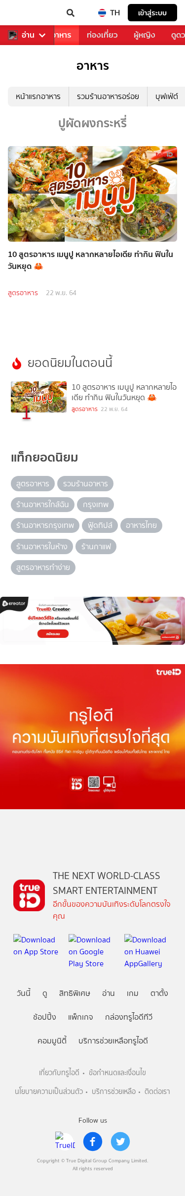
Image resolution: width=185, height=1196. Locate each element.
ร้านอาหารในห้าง (42, 546)
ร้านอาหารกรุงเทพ (45, 525)
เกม (133, 993)
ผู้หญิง (144, 35)
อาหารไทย (141, 525)
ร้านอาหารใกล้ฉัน (42, 504)
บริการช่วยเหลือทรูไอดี (113, 1040)
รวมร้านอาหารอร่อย (108, 96)
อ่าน (28, 35)
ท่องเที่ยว (102, 35)
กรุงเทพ (96, 504)
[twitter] (120, 1141)
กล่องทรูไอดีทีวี (128, 1017)
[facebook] (93, 1141)
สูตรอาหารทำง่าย (43, 567)
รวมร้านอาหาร (85, 483)
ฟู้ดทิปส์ (100, 525)
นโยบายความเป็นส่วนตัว (49, 1092)
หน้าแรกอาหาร (38, 96)
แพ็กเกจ (80, 1017)
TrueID (27, 13)
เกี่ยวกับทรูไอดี (59, 1073)
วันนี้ (24, 993)
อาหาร (61, 35)
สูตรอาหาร (23, 293)
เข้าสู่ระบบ (152, 12)
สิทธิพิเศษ (74, 993)
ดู (44, 993)
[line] (65, 1141)
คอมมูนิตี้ (52, 1040)
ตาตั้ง (159, 993)
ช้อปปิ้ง (44, 1017)
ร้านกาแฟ (96, 546)
